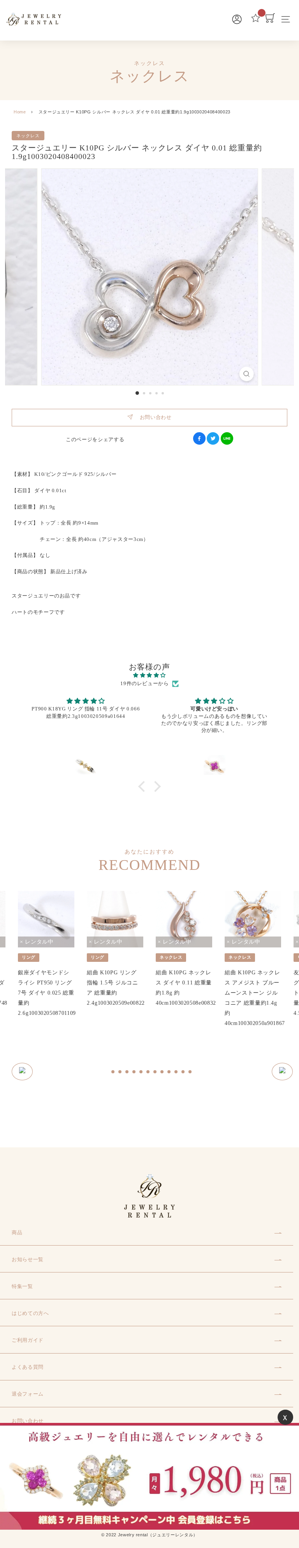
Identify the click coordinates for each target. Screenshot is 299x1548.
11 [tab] (183, 1072)
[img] (149, 675)
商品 (17, 1232)
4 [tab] (134, 1072)
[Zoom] (246, 374)
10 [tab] (176, 1072)
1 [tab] (113, 1072)
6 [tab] (148, 1072)
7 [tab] (155, 1072)
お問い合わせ (152, 417)
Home (20, 112)
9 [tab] (169, 1072)
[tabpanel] (46, 954)
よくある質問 (28, 1367)
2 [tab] (120, 1072)
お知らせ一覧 (28, 1259)
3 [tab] (127, 1072)
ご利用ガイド (28, 1340)
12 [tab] (190, 1072)
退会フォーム (28, 1394)
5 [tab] (141, 1072)
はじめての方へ (30, 1313)
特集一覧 (22, 1286)
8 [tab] (162, 1072)
